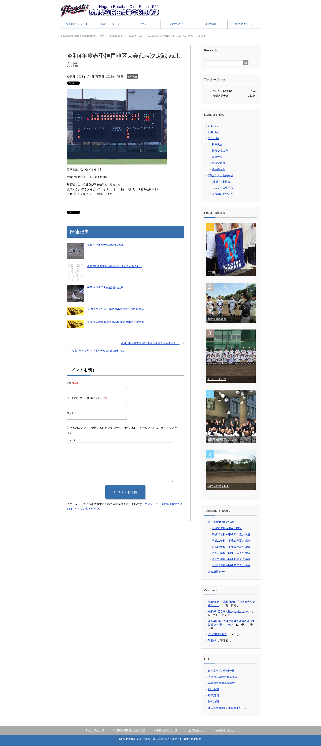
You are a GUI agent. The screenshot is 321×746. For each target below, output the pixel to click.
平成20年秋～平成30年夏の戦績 (231, 534)
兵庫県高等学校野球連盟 (222, 677)
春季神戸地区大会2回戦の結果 (105, 287)
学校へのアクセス (218, 486)
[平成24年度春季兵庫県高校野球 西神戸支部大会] (75, 325)
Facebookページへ (244, 24)
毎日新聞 (213, 695)
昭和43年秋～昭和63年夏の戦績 (231, 553)
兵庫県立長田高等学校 (221, 683)
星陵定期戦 (218, 163)
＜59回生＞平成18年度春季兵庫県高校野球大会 (115, 309)
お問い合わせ (197, 730)
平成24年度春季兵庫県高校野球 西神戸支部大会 (115, 322)
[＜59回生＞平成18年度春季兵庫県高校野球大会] (75, 312)
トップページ (96, 730)
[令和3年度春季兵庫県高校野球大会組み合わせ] (75, 278)
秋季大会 (217, 144)
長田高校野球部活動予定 (130, 730)
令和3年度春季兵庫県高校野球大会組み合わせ (114, 266)
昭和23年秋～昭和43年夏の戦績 (231, 559)
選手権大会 (218, 169)
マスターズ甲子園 (222, 187)
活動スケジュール (77, 24)
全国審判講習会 (217, 634)
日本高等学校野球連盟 (221, 670)
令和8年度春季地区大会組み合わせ (229, 611)
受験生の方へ (177, 24)
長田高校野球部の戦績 (221, 522)
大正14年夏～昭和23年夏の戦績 (231, 565)
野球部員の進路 (216, 319)
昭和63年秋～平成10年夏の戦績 (231, 546)
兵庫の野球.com (225, 730)
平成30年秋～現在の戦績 (227, 528)
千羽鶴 (211, 272)
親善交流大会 (220, 150)
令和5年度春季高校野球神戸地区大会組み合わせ (150, 343)
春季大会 (132, 76)
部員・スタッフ (110, 24)
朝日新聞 (213, 689)
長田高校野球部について (222, 439)
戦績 (144, 24)
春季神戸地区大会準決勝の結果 (106, 244)
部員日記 (213, 132)
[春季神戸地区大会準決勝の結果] (75, 257)
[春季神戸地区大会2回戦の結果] (75, 299)
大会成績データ (217, 571)
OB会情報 (211, 24)
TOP (83, 36)
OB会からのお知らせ (220, 175)
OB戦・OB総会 (221, 181)
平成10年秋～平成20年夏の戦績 (231, 540)
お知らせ (213, 126)
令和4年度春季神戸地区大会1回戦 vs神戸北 (98, 350)
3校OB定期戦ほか (222, 194)
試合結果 (213, 138)
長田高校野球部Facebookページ (227, 707)
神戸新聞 (213, 701)
